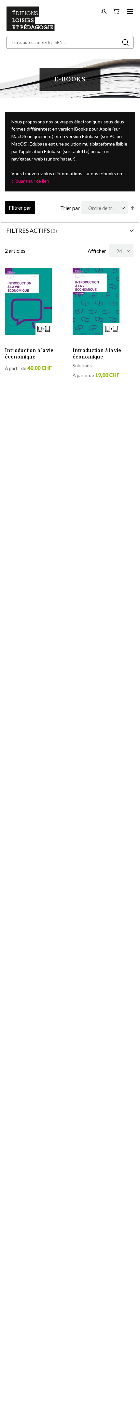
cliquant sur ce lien (30, 181)
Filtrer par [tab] (20, 207)
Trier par (70, 208)
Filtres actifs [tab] (28, 230)
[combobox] (70, 42)
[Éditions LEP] (31, 29)
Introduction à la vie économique (29, 353)
